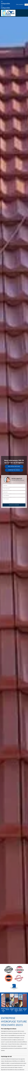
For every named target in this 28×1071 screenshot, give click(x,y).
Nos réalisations (14, 466)
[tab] (14, 535)
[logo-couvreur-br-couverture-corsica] (8, 13)
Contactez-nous (14, 470)
